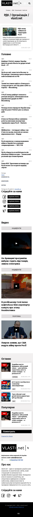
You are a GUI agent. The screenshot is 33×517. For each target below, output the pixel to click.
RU (19, 514)
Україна (14, 377)
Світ (2, 59)
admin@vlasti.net (16, 457)
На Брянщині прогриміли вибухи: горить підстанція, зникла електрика (14, 261)
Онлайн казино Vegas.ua (16, 507)
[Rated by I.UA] (5, 460)
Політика (16, 316)
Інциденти (16, 228)
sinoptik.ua (18, 189)
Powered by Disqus (7, 436)
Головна (8, 10)
